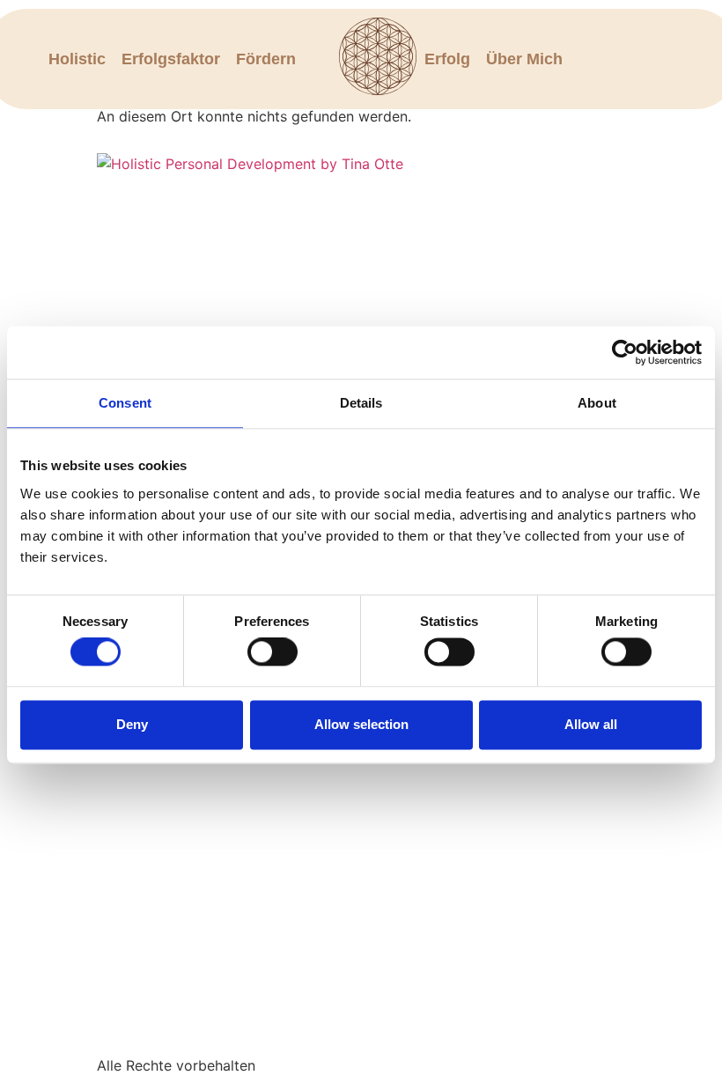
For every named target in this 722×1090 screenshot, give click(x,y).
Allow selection (361, 724)
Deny (132, 724)
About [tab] (597, 402)
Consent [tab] (125, 402)
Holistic (77, 59)
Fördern (266, 59)
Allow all (590, 724)
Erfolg (447, 59)
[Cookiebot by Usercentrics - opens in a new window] (625, 352)
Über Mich (524, 59)
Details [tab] (361, 402)
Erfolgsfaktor (171, 59)
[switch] (272, 652)
